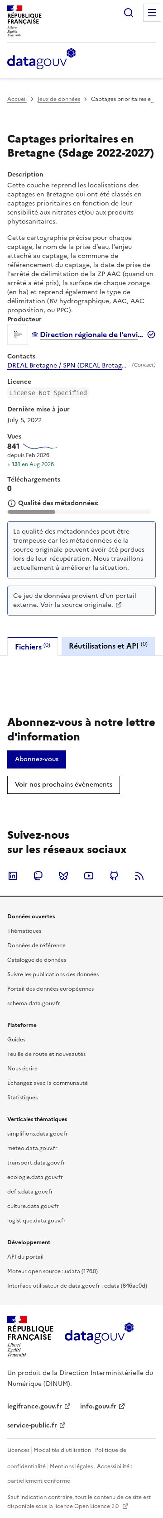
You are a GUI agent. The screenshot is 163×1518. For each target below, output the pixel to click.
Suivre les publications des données (53, 974)
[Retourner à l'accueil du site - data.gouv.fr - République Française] (99, 1336)
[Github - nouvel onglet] (114, 876)
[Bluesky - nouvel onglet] (63, 876)
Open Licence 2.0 (97, 1506)
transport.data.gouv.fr (36, 1163)
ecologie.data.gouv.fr (35, 1177)
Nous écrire (22, 1069)
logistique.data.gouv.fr (36, 1221)
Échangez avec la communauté (47, 1083)
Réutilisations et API (108, 645)
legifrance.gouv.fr (34, 1406)
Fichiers (32, 646)
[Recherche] (129, 13)
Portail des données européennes (50, 989)
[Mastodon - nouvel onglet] (38, 876)
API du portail (25, 1257)
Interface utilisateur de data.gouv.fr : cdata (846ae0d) (77, 1286)
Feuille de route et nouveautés (46, 1054)
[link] (36, 759)
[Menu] (152, 13)
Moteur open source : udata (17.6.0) (52, 1271)
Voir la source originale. (76, 605)
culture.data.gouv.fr (33, 1206)
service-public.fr (32, 1425)
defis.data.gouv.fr (30, 1192)
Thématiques (24, 931)
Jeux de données (59, 99)
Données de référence (36, 945)
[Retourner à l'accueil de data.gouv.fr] (41, 59)
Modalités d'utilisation (62, 1450)
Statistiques (22, 1097)
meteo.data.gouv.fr (32, 1148)
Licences (18, 1450)
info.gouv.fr (98, 1406)
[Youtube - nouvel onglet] (89, 876)
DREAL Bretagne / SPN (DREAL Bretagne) (68, 365)
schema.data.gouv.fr (33, 1003)
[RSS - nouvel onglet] (139, 876)
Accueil (17, 99)
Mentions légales (71, 1466)
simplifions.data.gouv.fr (37, 1134)
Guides (16, 1040)
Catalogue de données (36, 960)
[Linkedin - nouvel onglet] (13, 876)
